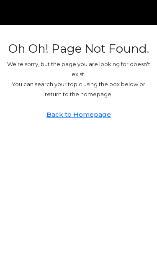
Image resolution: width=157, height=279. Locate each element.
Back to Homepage (78, 114)
